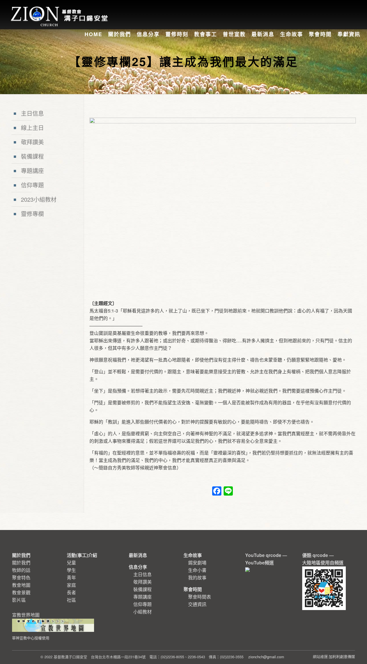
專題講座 (32, 170)
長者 (71, 592)
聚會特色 (21, 577)
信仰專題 (32, 185)
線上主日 (32, 127)
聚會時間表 (199, 596)
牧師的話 (21, 570)
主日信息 (32, 113)
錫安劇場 (197, 562)
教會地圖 (21, 585)
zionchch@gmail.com (266, 656)
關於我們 (21, 562)
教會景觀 (21, 592)
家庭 (71, 585)
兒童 (71, 562)
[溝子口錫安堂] (60, 10)
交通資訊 (197, 604)
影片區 (19, 600)
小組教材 (142, 611)
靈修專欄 (32, 213)
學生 (71, 570)
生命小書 (197, 570)
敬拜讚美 (32, 142)
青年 (71, 577)
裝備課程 (32, 156)
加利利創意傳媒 (342, 656)
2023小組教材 (38, 199)
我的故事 (197, 577)
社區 (71, 600)
